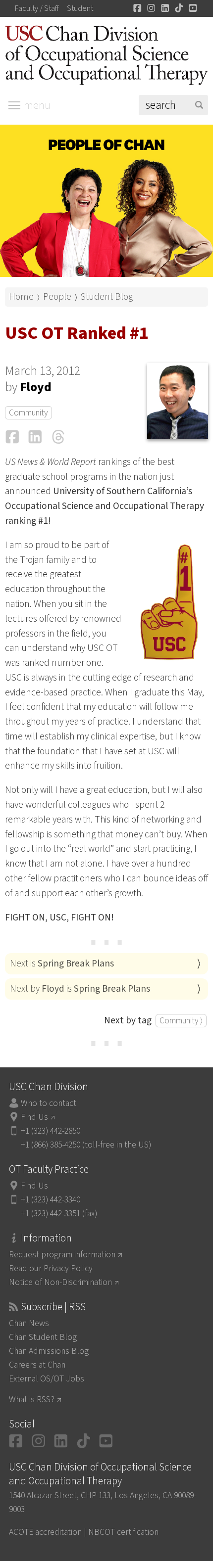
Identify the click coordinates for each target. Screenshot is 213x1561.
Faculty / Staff (37, 8)
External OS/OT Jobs (46, 1379)
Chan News (29, 1323)
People (57, 297)
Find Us (34, 1117)
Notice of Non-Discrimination (60, 1282)
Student (80, 8)
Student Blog (107, 297)
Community (28, 413)
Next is (62, 963)
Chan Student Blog (43, 1337)
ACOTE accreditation (45, 1532)
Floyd (36, 387)
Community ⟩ (181, 1020)
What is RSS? (31, 1399)
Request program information (62, 1254)
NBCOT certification (123, 1532)
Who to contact (48, 1103)
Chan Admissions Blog (49, 1351)
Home (21, 297)
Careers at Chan (37, 1365)
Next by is (80, 989)
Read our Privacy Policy (51, 1268)
